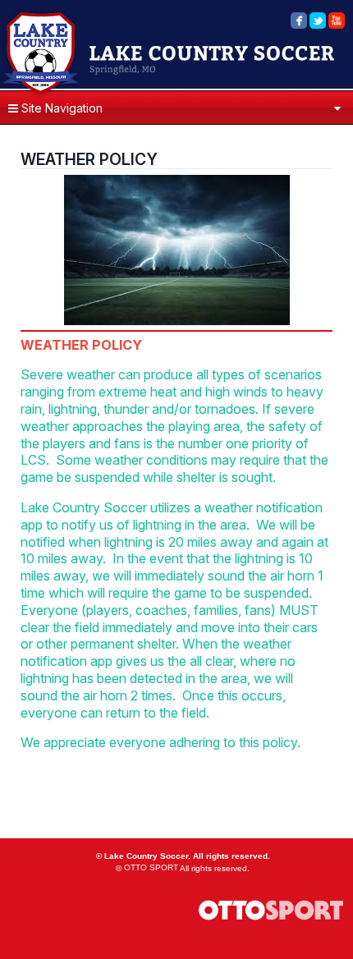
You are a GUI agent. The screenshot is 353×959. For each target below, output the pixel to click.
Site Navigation (60, 108)
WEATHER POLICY (89, 159)
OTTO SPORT (151, 867)
